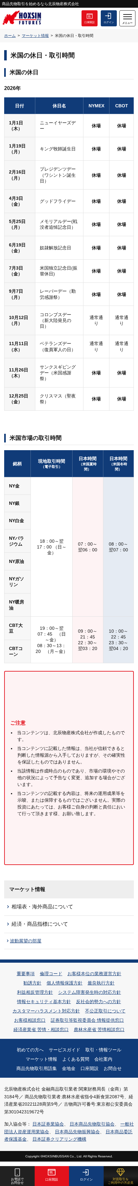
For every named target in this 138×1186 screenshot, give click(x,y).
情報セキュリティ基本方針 (44, 1001)
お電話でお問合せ (17, 1180)
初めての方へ (30, 1049)
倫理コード (51, 973)
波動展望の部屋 (25, 940)
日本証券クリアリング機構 (59, 1139)
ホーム (10, 35)
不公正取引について (105, 1010)
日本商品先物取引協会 (92, 1124)
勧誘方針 (32, 982)
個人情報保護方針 (64, 982)
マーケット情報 (35, 35)
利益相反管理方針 (35, 992)
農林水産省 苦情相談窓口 (99, 1029)
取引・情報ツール (103, 1049)
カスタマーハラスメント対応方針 (46, 1010)
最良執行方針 (101, 982)
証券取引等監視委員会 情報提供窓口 (87, 1020)
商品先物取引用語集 (36, 1068)
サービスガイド (64, 1049)
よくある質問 (75, 1059)
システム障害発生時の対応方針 (89, 992)
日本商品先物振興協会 (77, 1131)
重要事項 (26, 973)
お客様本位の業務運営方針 (94, 973)
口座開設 (89, 22)
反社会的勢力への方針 (98, 1001)
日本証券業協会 (48, 1124)
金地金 (68, 1068)
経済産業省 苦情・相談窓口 (41, 1029)
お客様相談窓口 (30, 1020)
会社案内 (103, 1059)
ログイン (109, 22)
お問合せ (113, 1068)
